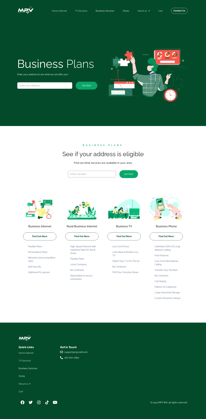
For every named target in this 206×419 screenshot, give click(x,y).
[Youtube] (55, 402)
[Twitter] (31, 402)
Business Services (105, 11)
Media (126, 11)
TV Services (81, 11)
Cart (160, 11)
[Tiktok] (47, 402)
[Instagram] (39, 402)
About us (142, 11)
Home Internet (59, 11)
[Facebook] (22, 402)
